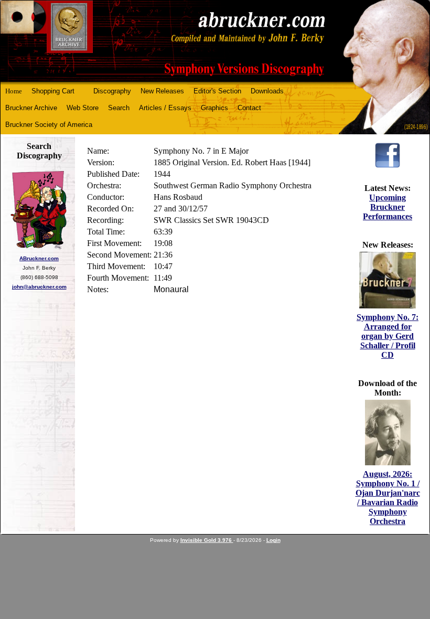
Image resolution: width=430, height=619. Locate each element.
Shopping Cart (52, 91)
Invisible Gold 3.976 (206, 540)
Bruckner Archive (31, 108)
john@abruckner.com (39, 287)
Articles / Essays (165, 108)
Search (119, 108)
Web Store (83, 108)
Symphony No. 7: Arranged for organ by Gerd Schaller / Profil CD (387, 336)
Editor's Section (217, 91)
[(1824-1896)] (215, 41)
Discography (112, 91)
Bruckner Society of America (48, 125)
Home (13, 91)
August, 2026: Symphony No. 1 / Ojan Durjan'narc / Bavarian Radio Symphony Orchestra (388, 497)
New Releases (162, 91)
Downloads (267, 91)
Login (273, 540)
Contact (249, 108)
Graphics (214, 108)
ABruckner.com (39, 258)
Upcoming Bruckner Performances (387, 207)
